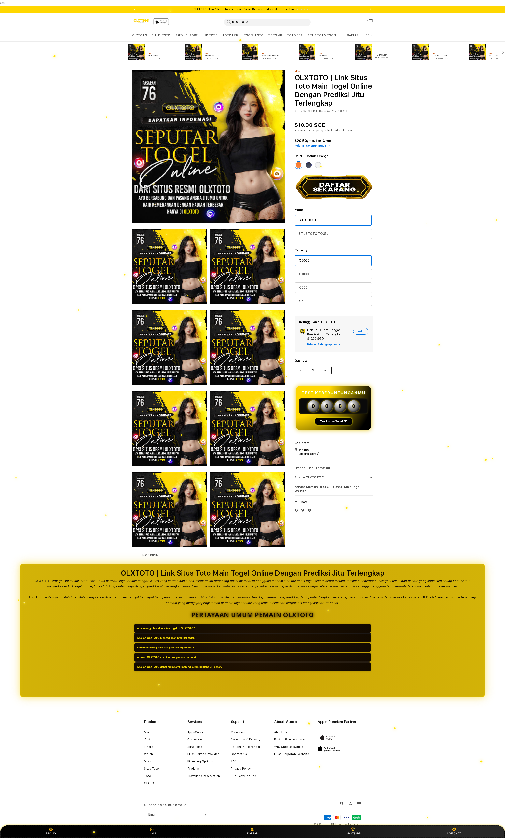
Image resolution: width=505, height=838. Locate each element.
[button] (139, 35)
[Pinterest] (310, 511)
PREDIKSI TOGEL (187, 35)
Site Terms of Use (243, 776)
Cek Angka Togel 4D (333, 421)
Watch (148, 754)
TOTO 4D (275, 35)
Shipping (318, 130)
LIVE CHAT (454, 833)
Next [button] (371, 9)
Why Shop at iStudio (288, 746)
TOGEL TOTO (254, 35)
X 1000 (304, 274)
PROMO (51, 833)
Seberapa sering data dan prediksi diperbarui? (165, 647)
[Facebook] (297, 511)
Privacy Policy (241, 768)
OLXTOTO (139, 35)
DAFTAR (252, 833)
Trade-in (193, 768)
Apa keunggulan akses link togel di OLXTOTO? (166, 628)
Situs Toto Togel (212, 597)
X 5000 (304, 260)
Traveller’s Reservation (203, 776)
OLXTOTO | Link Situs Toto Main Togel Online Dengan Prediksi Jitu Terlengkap (253, 9)
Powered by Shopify (349, 824)
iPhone (149, 746)
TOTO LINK (231, 35)
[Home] (141, 20)
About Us (280, 732)
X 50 (302, 301)
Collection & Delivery (246, 739)
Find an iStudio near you (291, 739)
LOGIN (152, 833)
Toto (147, 776)
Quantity (301, 360)
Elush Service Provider (203, 754)
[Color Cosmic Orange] (298, 165)
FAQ (234, 761)
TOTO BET (295, 35)
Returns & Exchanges (246, 746)
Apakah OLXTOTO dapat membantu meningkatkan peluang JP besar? (179, 666)
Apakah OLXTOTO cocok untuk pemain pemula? (166, 657)
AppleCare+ (195, 732)
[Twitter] (304, 511)
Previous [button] (134, 9)
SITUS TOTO (161, 35)
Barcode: (324, 111)
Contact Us (239, 754)
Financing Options (200, 761)
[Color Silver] (318, 165)
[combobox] (267, 22)
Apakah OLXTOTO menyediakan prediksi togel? (166, 637)
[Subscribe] (204, 815)
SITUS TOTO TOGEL (322, 35)
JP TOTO (211, 35)
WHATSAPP (353, 833)
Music (148, 761)
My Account (239, 732)
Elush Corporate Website (291, 754)
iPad (147, 739)
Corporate (194, 739)
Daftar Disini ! (303, 9)
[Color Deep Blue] (309, 165)
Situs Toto (88, 581)
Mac (147, 732)
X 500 (303, 287)
